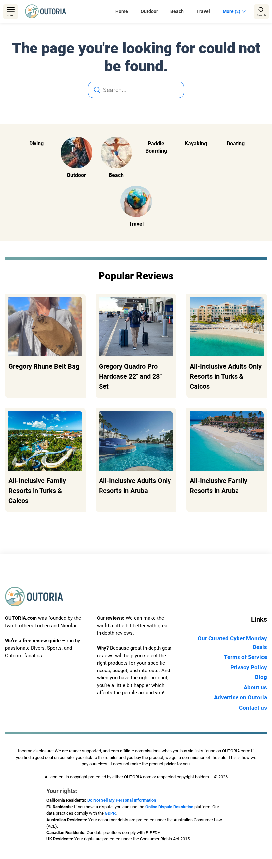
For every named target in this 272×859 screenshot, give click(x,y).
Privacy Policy (248, 667)
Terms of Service (245, 657)
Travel (203, 11)
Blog (261, 677)
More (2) (231, 11)
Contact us (253, 707)
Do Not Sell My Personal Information (121, 800)
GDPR (110, 813)
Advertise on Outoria (240, 697)
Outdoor (149, 11)
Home (121, 11)
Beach (177, 11)
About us (255, 687)
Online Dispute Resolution (169, 806)
